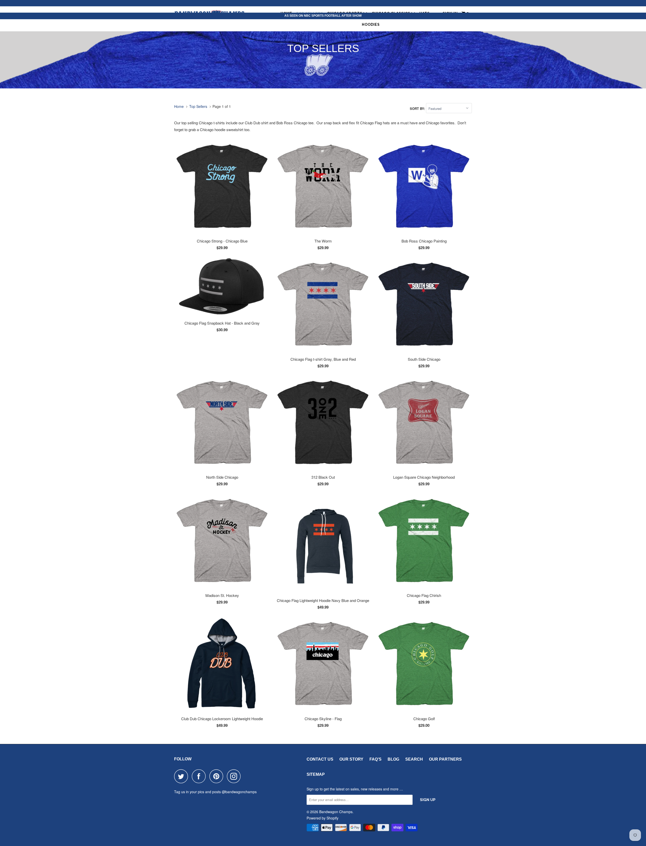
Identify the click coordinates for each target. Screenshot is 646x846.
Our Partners (445, 759)
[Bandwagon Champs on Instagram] (235, 776)
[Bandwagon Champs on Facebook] (200, 776)
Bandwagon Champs (336, 811)
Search (414, 759)
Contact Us (320, 759)
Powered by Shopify (322, 817)
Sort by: (418, 108)
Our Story (351, 759)
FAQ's (375, 759)
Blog (393, 759)
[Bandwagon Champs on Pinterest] (217, 776)
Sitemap (316, 774)
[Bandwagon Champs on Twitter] (182, 776)
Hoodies (371, 24)
